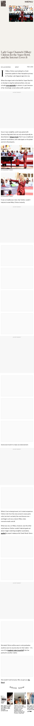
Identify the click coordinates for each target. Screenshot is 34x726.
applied (3, 533)
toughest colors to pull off (16, 650)
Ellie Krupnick (6, 67)
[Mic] (3, 4)
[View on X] (17, 256)
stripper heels (14, 137)
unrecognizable (11, 85)
